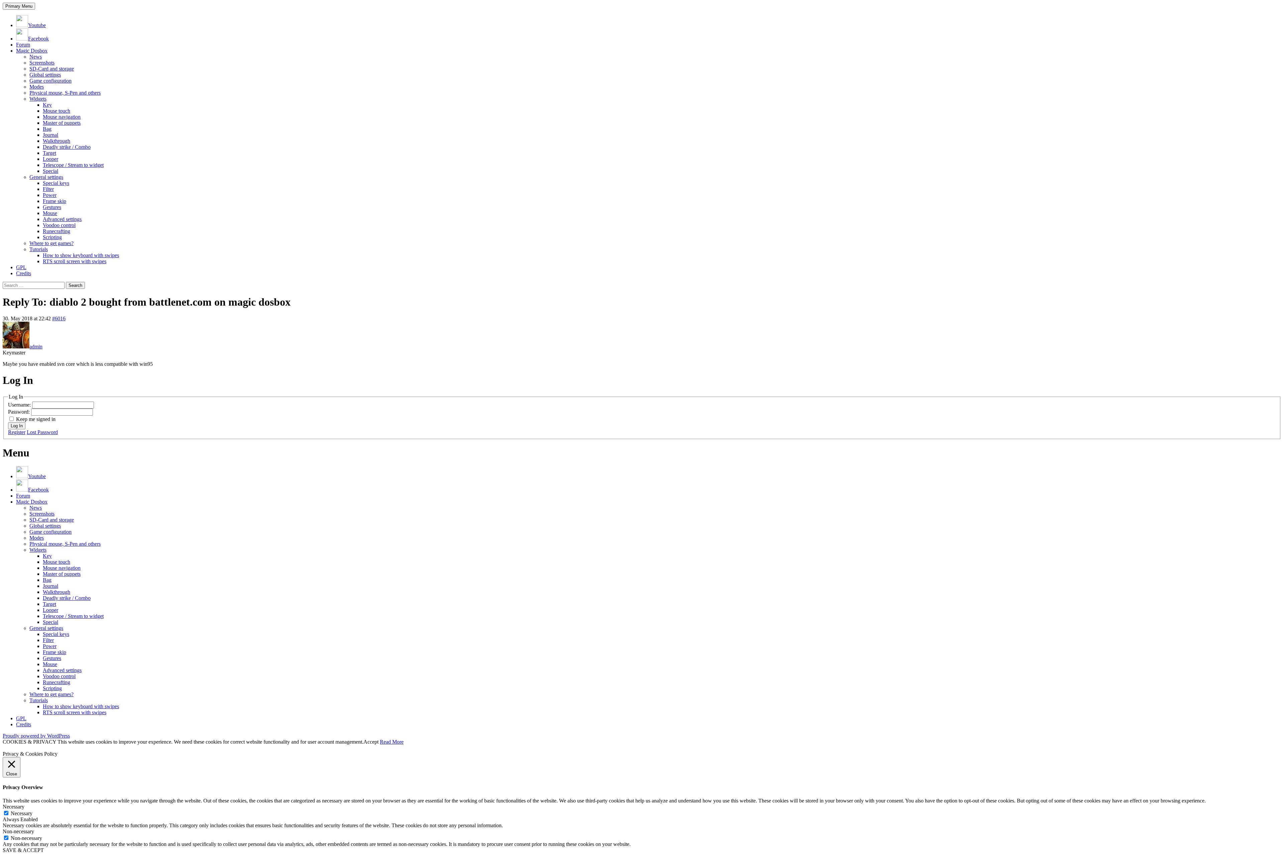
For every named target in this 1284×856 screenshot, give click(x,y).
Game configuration (50, 81)
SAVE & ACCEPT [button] (23, 850)
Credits (23, 273)
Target (49, 153)
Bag (47, 129)
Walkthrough (56, 141)
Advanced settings (62, 219)
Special (50, 171)
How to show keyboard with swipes (81, 255)
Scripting (52, 237)
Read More (392, 742)
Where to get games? (51, 243)
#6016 (59, 318)
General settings (46, 177)
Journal (50, 135)
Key (47, 105)
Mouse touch (56, 111)
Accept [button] (371, 742)
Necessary (21, 813)
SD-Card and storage (51, 69)
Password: (19, 412)
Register (16, 432)
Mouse (50, 213)
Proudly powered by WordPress (36, 736)
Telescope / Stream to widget (73, 165)
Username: (20, 405)
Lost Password (42, 432)
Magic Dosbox (31, 51)
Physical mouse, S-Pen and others (65, 93)
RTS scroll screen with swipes (74, 261)
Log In (17, 425)
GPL (21, 267)
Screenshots (42, 63)
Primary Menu (18, 6)
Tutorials (38, 249)
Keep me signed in (36, 419)
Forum (23, 44)
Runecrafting (56, 231)
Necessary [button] (13, 807)
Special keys (56, 183)
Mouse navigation (62, 117)
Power (50, 195)
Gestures (52, 207)
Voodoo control (59, 225)
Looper (50, 159)
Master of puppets (62, 123)
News (35, 57)
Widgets (37, 99)
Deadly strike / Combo (67, 147)
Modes (36, 87)
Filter (48, 189)
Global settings (45, 75)
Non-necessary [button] (18, 831)
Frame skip (54, 201)
